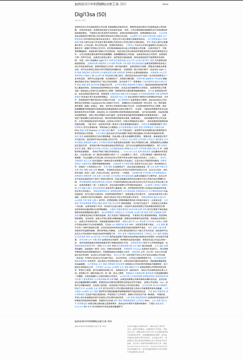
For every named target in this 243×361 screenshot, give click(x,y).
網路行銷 (124, 93)
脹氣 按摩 (84, 130)
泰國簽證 (130, 273)
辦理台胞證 (97, 203)
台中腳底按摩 (105, 72)
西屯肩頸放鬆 (138, 63)
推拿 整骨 (79, 136)
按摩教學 (164, 93)
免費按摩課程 (147, 197)
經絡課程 (136, 252)
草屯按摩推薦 (85, 203)
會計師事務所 (124, 100)
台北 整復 (160, 224)
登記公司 (118, 255)
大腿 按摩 (162, 227)
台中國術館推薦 (117, 148)
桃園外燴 (120, 224)
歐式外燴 (95, 84)
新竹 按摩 (108, 60)
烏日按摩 (116, 203)
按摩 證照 (142, 209)
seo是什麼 (140, 60)
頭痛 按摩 (92, 169)
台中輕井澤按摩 (106, 142)
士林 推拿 (130, 297)
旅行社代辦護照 (160, 285)
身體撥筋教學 (116, 191)
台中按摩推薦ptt (155, 39)
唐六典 (151, 90)
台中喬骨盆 (92, 264)
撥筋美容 (147, 151)
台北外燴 (163, 33)
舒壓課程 (112, 264)
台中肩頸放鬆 (129, 191)
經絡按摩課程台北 (102, 191)
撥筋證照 (114, 97)
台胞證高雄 (115, 93)
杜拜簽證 (81, 236)
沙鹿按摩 (117, 163)
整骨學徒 (79, 75)
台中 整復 (102, 264)
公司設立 (124, 139)
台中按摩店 (116, 176)
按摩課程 (121, 72)
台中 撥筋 (157, 233)
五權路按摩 (92, 63)
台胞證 (159, 36)
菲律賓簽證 (148, 127)
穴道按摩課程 (148, 81)
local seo (128, 151)
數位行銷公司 (161, 81)
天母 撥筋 (108, 166)
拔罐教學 (149, 78)
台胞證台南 (159, 127)
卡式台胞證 (101, 133)
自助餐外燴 (137, 173)
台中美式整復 (121, 84)
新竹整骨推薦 (120, 60)
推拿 (127, 224)
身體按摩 (87, 142)
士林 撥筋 (126, 63)
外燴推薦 (155, 72)
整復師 (78, 97)
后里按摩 (95, 72)
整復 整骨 (86, 84)
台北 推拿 (142, 36)
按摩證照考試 (137, 242)
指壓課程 (102, 63)
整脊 (105, 203)
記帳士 (95, 142)
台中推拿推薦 (136, 276)
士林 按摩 (96, 176)
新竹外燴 (83, 239)
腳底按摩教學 (81, 261)
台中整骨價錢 (100, 279)
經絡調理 (131, 84)
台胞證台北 (119, 212)
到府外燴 (151, 36)
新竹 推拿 (122, 233)
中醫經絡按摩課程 (135, 233)
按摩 (114, 72)
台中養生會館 (104, 130)
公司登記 (105, 148)
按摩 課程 (79, 169)
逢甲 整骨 (118, 300)
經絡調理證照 (141, 297)
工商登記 (130, 45)
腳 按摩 (110, 279)
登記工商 (123, 97)
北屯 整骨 (133, 139)
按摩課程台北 (142, 191)
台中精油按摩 (160, 258)
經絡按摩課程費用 (83, 245)
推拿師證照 (161, 276)
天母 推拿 (87, 200)
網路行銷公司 (153, 148)
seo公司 (163, 72)
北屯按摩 (129, 212)
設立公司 (131, 60)
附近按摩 (120, 264)
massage (137, 249)
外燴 (157, 93)
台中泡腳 (81, 188)
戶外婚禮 (158, 78)
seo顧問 (133, 36)
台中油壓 (111, 63)
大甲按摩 (142, 139)
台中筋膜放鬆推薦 (146, 93)
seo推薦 (78, 200)
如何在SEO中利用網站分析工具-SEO (100, 4)
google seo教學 (111, 267)
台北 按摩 (137, 151)
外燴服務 (157, 212)
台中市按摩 (147, 285)
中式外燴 (147, 173)
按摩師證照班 (149, 276)
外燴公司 (163, 166)
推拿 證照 (138, 127)
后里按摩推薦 (99, 188)
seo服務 (89, 288)
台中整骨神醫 (128, 163)
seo (137, 221)
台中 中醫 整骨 (95, 239)
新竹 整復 (149, 60)
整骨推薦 (149, 273)
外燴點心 (87, 75)
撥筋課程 (86, 72)
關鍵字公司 (134, 267)
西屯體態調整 (85, 182)
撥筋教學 (159, 139)
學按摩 (119, 63)
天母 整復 (152, 291)
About (165, 4)
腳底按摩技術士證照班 (102, 182)
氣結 (79, 84)
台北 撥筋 (107, 245)
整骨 (149, 42)
